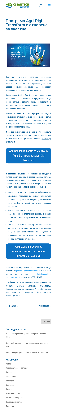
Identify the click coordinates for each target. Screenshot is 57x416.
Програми (10, 406)
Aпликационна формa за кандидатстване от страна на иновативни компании (28, 251)
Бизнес (8, 372)
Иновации (10, 381)
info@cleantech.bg (43, 274)
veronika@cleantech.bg (15, 277)
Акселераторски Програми (17, 368)
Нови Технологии (13, 393)
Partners (9, 364)
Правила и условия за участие (27, 271)
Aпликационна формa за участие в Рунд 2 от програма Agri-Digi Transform (28, 155)
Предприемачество (14, 402)
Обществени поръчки (15, 398)
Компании (10, 385)
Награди (9, 389)
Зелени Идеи (11, 376)
